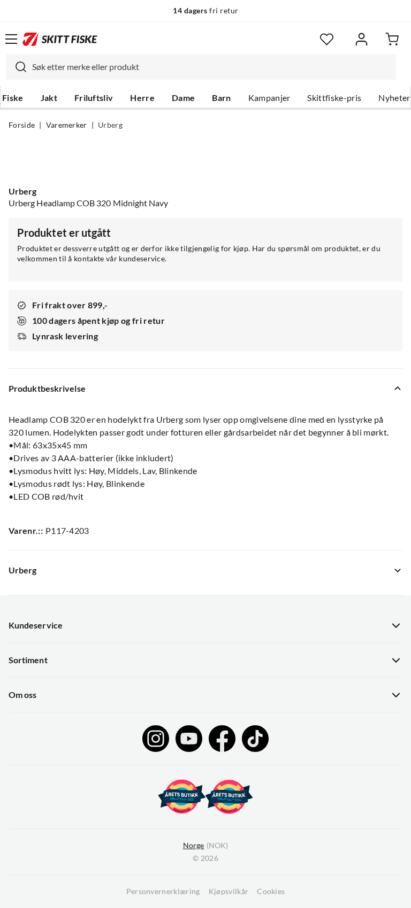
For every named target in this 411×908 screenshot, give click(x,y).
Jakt (49, 98)
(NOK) (205, 845)
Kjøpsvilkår (229, 891)
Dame (183, 98)
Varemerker (66, 125)
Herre (142, 98)
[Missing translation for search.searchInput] (16, 67)
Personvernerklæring (163, 891)
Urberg (110, 125)
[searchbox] (211, 67)
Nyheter (394, 98)
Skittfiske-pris (334, 98)
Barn (221, 98)
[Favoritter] (326, 39)
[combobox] (201, 67)
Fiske (13, 98)
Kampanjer (269, 98)
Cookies (271, 891)
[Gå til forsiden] (59, 39)
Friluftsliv (93, 98)
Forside (22, 125)
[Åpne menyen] (11, 39)
